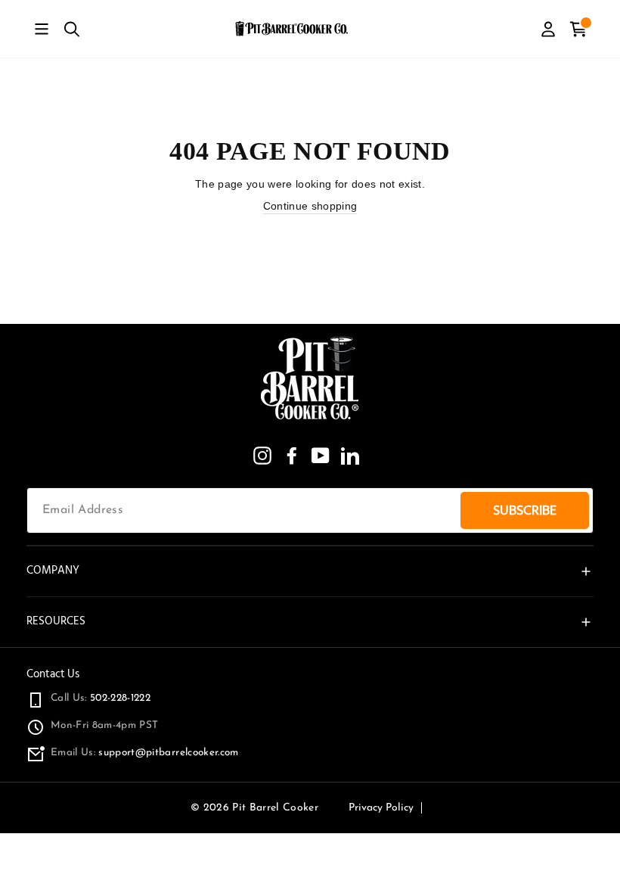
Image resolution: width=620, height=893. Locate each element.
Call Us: (100, 698)
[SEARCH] (71, 28)
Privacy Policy (381, 808)
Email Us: (145, 753)
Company (52, 570)
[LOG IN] (548, 28)
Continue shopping (310, 206)
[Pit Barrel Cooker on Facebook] (292, 455)
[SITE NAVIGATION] (41, 28)
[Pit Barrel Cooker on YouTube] (321, 455)
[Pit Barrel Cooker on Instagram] (262, 455)
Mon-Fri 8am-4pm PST (104, 725)
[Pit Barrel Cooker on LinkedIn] (350, 455)
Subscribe (524, 510)
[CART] (578, 28)
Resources (55, 620)
